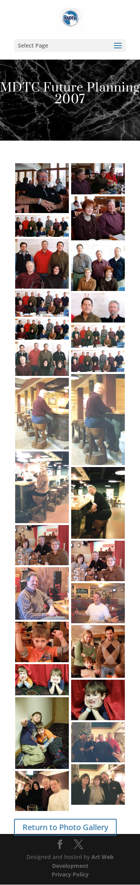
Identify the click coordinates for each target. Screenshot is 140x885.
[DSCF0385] (42, 642)
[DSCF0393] (42, 679)
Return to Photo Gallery (65, 827)
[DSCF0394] (98, 700)
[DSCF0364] (98, 178)
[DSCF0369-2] (42, 264)
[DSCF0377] (42, 487)
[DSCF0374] (98, 419)
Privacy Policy (70, 874)
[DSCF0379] (42, 545)
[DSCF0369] (98, 266)
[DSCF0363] (42, 188)
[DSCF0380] (98, 561)
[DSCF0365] (98, 218)
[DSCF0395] (42, 733)
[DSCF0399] (42, 791)
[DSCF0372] (42, 359)
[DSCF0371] (42, 329)
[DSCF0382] (98, 603)
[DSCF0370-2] (42, 304)
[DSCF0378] (98, 503)
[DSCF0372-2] (98, 336)
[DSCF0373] (98, 361)
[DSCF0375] (42, 414)
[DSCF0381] (42, 593)
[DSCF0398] (98, 784)
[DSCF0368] (42, 226)
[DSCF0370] (98, 308)
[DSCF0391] (98, 651)
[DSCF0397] (98, 742)
